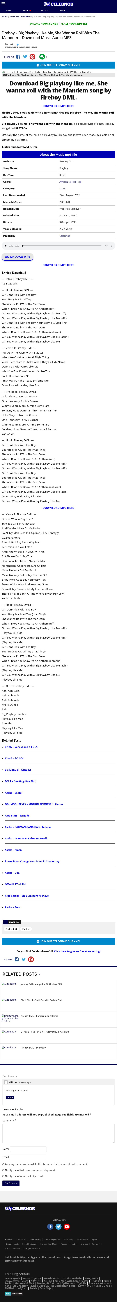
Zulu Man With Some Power (71, 1281)
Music (26, 10)
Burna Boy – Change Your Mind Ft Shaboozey (32, 861)
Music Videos (83, 1239)
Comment (9, 1120)
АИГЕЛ (48, 1281)
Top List (74, 1244)
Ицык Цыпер (102, 1286)
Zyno (33, 1286)
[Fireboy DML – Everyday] (10, 1052)
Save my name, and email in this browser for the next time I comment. (46, 1164)
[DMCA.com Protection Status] (58, 1294)
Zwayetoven (12, 1281)
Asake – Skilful (13, 792)
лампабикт (20, 1286)
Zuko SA (44, 1286)
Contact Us (21, 1239)
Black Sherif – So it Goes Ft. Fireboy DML (42, 1000)
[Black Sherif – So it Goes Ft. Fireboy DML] (10, 1004)
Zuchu (8, 1283)
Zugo (25, 1281)
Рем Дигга (91, 1278)
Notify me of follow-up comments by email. (30, 1170)
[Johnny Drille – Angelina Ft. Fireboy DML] (10, 988)
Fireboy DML (11, 929)
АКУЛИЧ (36, 1281)
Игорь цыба (12, 1278)
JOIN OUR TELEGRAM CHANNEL (59, 65)
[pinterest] (32, 57)
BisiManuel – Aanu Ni (18, 769)
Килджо (96, 1281)
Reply (10, 1097)
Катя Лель (84, 1286)
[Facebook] (18, 57)
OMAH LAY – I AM (15, 884)
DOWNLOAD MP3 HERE (58, 106)
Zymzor (36, 1278)
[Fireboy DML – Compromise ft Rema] (10, 1020)
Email (5, 1157)
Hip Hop (76, 181)
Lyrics (94, 1239)
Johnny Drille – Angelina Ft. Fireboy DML (41, 984)
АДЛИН (22, 1288)
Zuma (26, 1278)
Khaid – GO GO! (14, 758)
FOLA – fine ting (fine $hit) (20, 781)
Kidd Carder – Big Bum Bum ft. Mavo (27, 895)
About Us (9, 1239)
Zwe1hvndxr (51, 1278)
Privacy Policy (35, 1239)
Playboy (26, 929)
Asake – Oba (12, 873)
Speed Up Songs (29, 1244)
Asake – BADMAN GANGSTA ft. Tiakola (28, 827)
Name (5, 1148)
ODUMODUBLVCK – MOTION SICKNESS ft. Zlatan (34, 804)
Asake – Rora (12, 907)
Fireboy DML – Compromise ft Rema (39, 1015)
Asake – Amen (13, 850)
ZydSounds (68, 1283)
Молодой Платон (48, 1283)
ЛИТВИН (10, 1288)
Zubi (106, 1281)
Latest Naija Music (52, 1239)
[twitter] (58, 1227)
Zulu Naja (45, 1288)
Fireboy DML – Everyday (33, 1047)
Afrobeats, (65, 181)
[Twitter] (25, 57)
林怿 (73, 1286)
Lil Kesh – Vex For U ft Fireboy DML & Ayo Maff (45, 1031)
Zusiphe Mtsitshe (71, 1278)
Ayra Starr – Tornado (17, 815)
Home (9, 10)
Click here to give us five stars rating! (77, 951)
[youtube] (67, 1227)
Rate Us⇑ (96, 1244)
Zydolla (81, 1283)
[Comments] (42, 57)
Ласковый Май (24, 1283)
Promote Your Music (48, 1244)
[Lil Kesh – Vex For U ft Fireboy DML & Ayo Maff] (10, 1036)
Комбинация (59, 1286)
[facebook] (50, 1227)
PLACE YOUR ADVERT (74, 23)
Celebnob (64, 235)
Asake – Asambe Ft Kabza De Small (26, 838)
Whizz (13, 44)
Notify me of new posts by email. (24, 1176)
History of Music (12, 1244)
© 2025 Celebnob (12, 1248)
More (63, 10)
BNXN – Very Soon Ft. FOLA (21, 747)
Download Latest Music (21, 16)
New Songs (69, 1239)
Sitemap (84, 1244)
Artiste (45, 10)
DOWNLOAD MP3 (17, 256)
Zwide (33, 1288)
